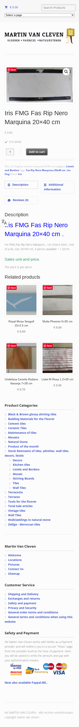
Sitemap (14, 574)
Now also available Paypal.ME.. (26, 682)
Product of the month (23, 446)
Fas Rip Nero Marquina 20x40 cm (45, 170)
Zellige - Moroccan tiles (24, 524)
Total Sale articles (20, 506)
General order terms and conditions (33, 612)
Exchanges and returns (24, 598)
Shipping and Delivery (23, 594)
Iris (20, 174)
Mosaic (17, 474)
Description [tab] (20, 185)
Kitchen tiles (21, 465)
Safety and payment (22, 603)
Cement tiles (17, 423)
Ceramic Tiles (17, 428)
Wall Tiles (19, 488)
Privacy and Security (22, 608)
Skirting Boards (23, 478)
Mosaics (13, 437)
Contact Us (15, 569)
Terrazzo (14, 497)
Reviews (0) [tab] (20, 200)
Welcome (14, 555)
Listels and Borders (26, 469)
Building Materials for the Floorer (31, 419)
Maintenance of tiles (22, 433)
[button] (66, 71)
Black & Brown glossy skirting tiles (32, 414)
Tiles (16, 483)
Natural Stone (18, 442)
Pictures (13, 564)
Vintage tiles (16, 511)
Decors (17, 460)
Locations (15, 560)
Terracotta (15, 492)
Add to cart (37, 152)
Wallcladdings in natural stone (29, 520)
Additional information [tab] (53, 187)
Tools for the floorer (22, 501)
